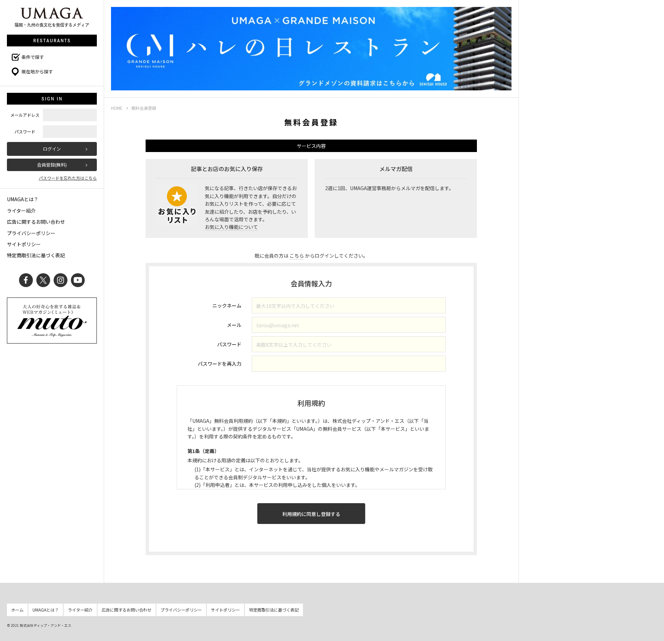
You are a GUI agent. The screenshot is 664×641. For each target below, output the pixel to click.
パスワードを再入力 (219, 363)
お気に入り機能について (231, 226)
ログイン (52, 148)
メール (234, 324)
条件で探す (32, 57)
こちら (296, 255)
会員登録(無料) (52, 164)
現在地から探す (37, 71)
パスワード (229, 344)
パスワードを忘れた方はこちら (68, 178)
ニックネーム (226, 305)
